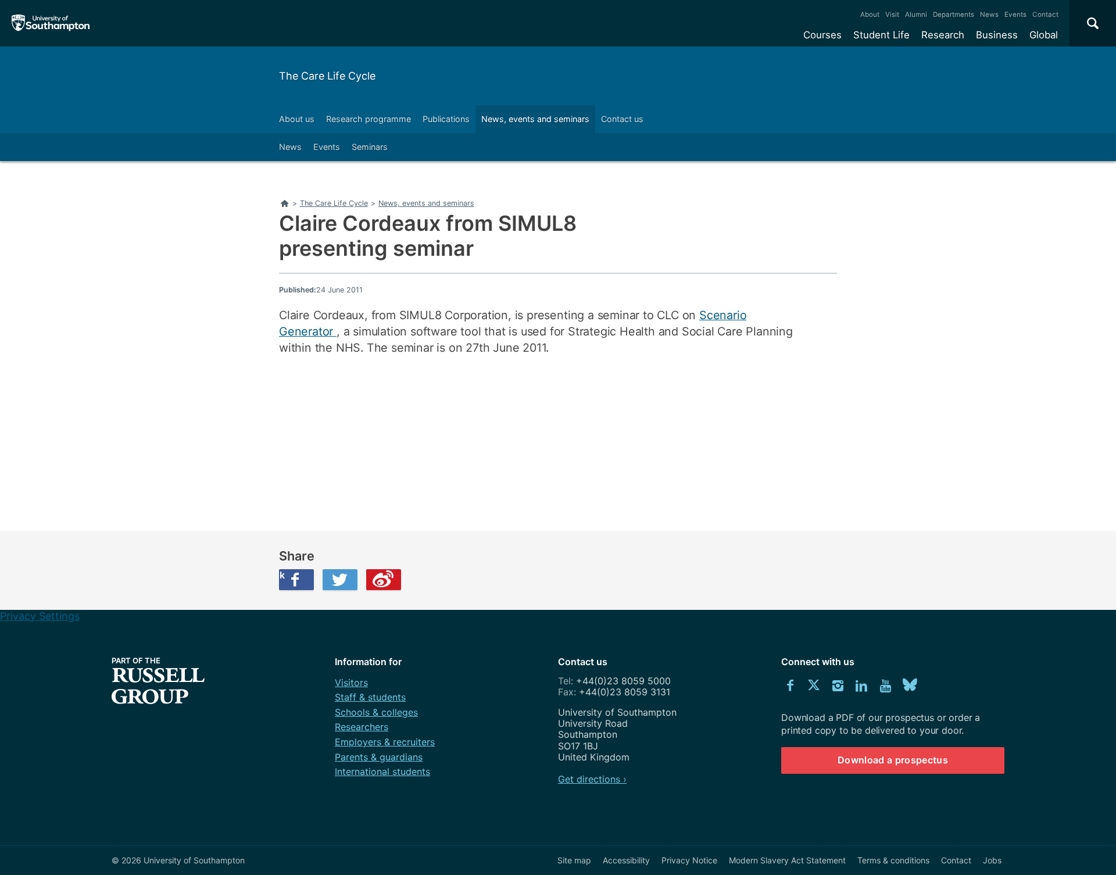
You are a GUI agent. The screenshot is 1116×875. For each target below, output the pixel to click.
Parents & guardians (379, 757)
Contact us (622, 119)
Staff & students (370, 697)
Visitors (351, 682)
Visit (892, 14)
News (989, 14)
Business (997, 35)
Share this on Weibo (383, 579)
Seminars (370, 147)
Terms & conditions (893, 860)
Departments (953, 14)
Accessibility (626, 860)
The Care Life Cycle (327, 76)
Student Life (881, 35)
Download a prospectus (893, 760)
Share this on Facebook (282, 575)
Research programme (368, 119)
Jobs (992, 860)
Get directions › (592, 779)
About (869, 14)
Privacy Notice (689, 860)
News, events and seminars (535, 119)
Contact (1045, 14)
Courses (822, 35)
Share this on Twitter (340, 579)
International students (382, 771)
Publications (446, 119)
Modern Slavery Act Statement (787, 860)
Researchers (361, 727)
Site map (574, 860)
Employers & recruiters (385, 742)
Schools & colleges (376, 712)
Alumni (916, 14)
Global (1043, 35)
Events (1015, 14)
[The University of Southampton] (51, 23)
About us (296, 119)
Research (942, 35)
